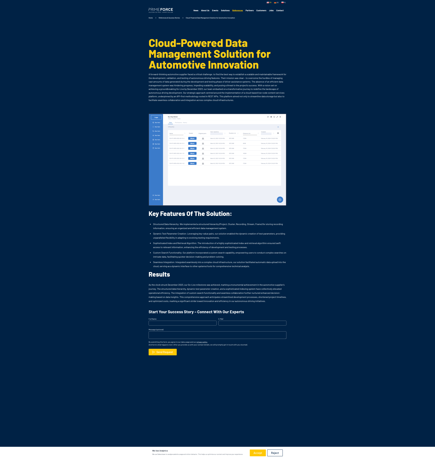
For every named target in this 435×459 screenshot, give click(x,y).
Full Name (153, 319)
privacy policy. (202, 342)
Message (156, 329)
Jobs (271, 10)
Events (215, 10)
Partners (250, 10)
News (195, 10)
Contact (280, 10)
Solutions (225, 10)
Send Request (164, 352)
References (237, 10)
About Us (205, 10)
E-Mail (220, 319)
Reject (275, 452)
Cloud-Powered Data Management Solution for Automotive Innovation (210, 18)
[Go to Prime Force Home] (161, 10)
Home (151, 18)
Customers (261, 10)
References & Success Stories (169, 18)
